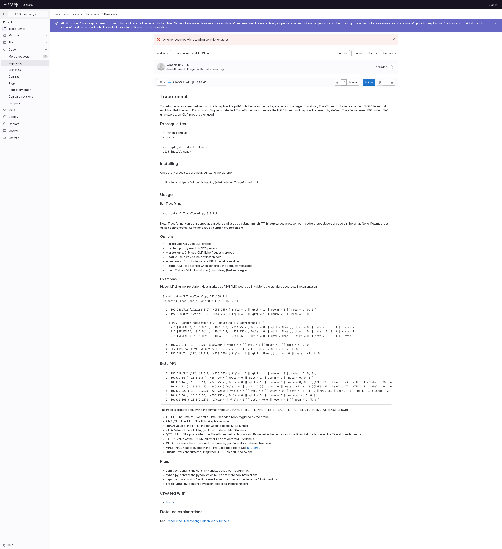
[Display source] (338, 82)
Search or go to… (30, 14)
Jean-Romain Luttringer (68, 14)
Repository (110, 14)
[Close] (495, 23)
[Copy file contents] (380, 82)
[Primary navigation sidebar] (5, 14)
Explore (28, 4)
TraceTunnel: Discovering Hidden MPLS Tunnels (197, 521)
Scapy (170, 502)
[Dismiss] (393, 39)
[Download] (392, 82)
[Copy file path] (193, 82)
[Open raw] (386, 82)
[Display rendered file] (344, 82)
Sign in (493, 4)
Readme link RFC (177, 65)
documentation (157, 27)
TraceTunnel (182, 53)
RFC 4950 (253, 447)
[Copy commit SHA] (392, 67)
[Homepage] (10, 5)
